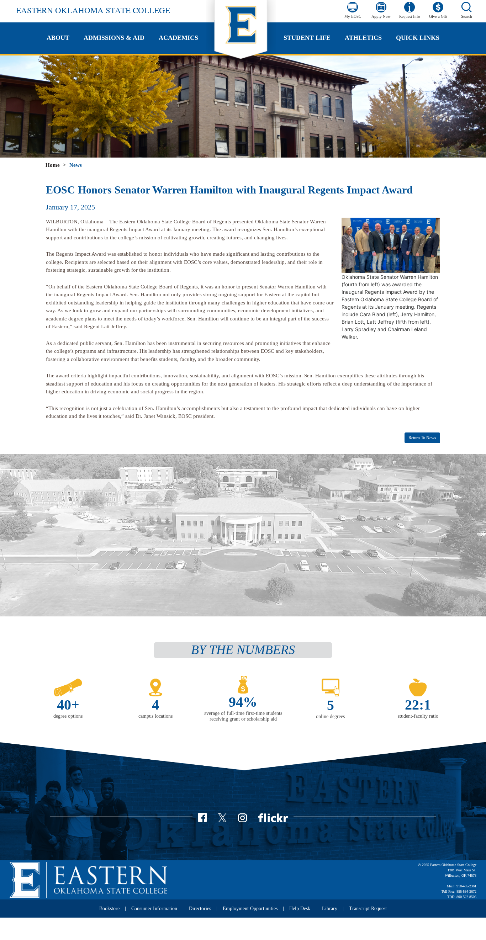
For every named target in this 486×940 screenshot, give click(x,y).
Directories (200, 908)
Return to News (422, 437)
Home (53, 165)
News (75, 165)
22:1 (418, 705)
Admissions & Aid (114, 37)
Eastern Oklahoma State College (93, 10)
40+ (68, 705)
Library (329, 908)
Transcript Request (368, 908)
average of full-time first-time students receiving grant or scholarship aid (243, 716)
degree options (68, 716)
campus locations (155, 716)
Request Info (409, 16)
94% (243, 702)
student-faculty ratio (418, 716)
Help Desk (299, 908)
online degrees (330, 716)
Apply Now (381, 16)
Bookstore (109, 908)
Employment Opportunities (250, 908)
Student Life (307, 37)
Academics (178, 37)
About (58, 37)
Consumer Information (154, 908)
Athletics (363, 37)
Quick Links (417, 37)
